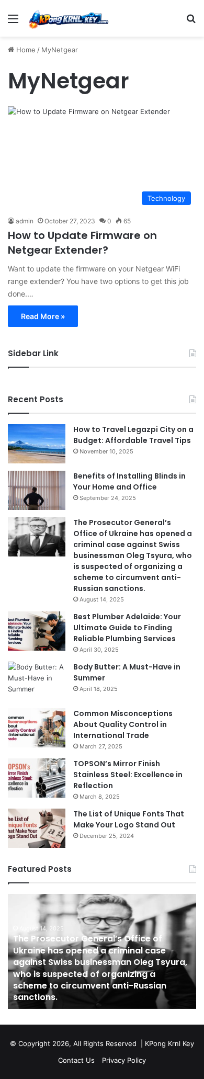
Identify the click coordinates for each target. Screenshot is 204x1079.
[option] (102, 951)
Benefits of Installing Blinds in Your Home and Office (129, 481)
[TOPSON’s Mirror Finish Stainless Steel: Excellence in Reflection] (36, 778)
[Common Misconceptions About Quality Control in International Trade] (36, 727)
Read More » (43, 316)
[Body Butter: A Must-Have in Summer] (36, 681)
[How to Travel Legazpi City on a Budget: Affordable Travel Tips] (36, 443)
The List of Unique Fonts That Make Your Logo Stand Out (128, 819)
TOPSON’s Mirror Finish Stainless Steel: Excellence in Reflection (128, 774)
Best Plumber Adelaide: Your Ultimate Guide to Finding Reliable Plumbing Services (127, 627)
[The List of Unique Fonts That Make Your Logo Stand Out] (36, 828)
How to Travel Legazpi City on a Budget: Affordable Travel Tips (133, 435)
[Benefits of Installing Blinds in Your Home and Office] (36, 490)
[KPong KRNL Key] (68, 18)
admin (24, 221)
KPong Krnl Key (169, 1043)
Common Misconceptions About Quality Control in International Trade (123, 724)
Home (25, 50)
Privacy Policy (124, 1060)
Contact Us (76, 1060)
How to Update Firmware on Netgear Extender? (82, 242)
